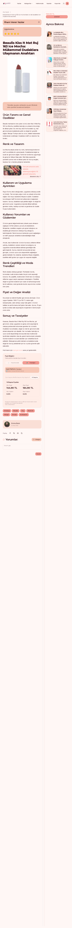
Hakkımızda (39, 3)
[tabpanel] (22, 388)
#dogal (6, 414)
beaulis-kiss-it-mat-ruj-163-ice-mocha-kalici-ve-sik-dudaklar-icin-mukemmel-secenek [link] (22, 15)
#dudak (15, 411)
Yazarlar (49, 3)
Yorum (38, 454)
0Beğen (37, 439)
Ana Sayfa (6, 12)
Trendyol (31, 363)
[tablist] (22, 377)
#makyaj (7, 411)
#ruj (23, 411)
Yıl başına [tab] (35, 377)
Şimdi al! (56, 17)
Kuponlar (57, 3)
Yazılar (19, 3)
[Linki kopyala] (21, 433)
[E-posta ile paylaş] (17, 433)
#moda (14, 414)
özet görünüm (17, 350)
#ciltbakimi (23, 414)
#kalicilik (30, 411)
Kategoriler (27, 3)
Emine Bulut (15, 423)
